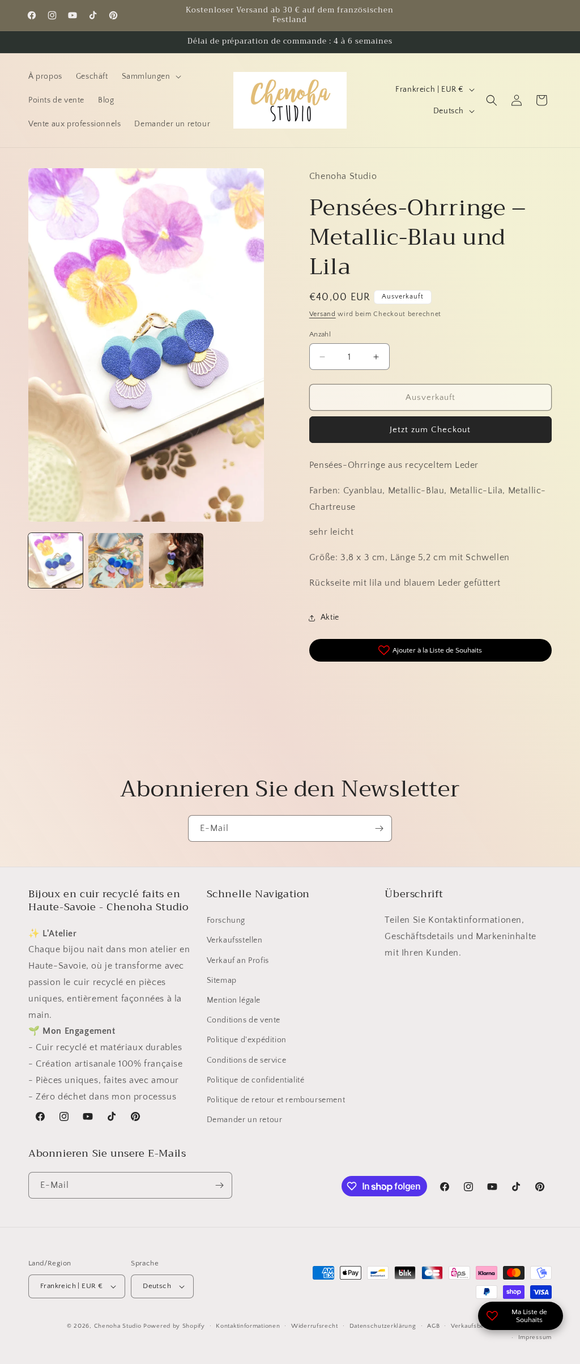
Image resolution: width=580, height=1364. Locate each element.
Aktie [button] (330, 617)
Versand (322, 314)
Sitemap (222, 980)
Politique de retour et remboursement (276, 1100)
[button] (150, 76)
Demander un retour (245, 1119)
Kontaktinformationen (248, 1326)
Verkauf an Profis (238, 960)
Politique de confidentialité (256, 1080)
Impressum (535, 1337)
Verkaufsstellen (235, 940)
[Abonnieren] (378, 828)
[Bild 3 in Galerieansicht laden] (176, 560)
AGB (433, 1326)
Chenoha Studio (118, 1326)
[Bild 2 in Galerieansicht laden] (115, 560)
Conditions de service (247, 1060)
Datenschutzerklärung (382, 1326)
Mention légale (234, 1000)
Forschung (226, 920)
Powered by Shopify (174, 1326)
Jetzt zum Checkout (430, 429)
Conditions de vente (243, 1020)
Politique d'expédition (247, 1040)
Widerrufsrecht (314, 1326)
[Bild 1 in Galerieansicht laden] (55, 560)
